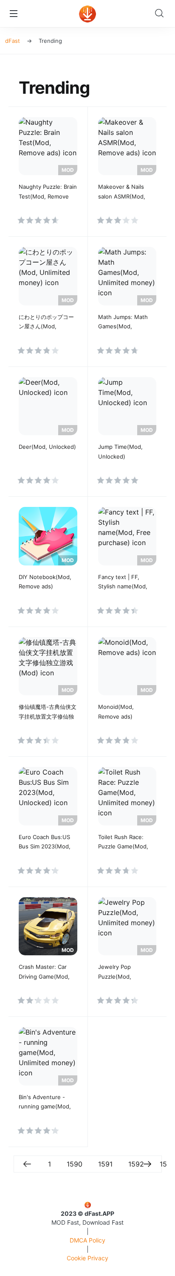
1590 (74, 1164)
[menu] (13, 13)
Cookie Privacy (87, 1258)
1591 (105, 1164)
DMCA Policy (87, 1240)
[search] (161, 13)
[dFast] (87, 14)
